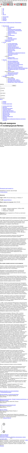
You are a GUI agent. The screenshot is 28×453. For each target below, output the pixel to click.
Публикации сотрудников (13, 63)
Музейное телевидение (13, 58)
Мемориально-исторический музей (8, 405)
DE (3, 9)
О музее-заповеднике (12, 43)
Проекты (5, 19)
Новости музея (11, 57)
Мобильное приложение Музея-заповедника (18, 68)
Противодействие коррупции (14, 48)
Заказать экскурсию (9, 39)
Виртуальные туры (9, 75)
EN (3, 8)
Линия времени (11, 78)
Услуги (9, 34)
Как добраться (11, 27)
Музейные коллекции (12, 73)
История (4, 20)
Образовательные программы (14, 29)
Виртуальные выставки (13, 72)
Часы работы (8, 41)
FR (3, 13)
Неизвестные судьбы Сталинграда (15, 82)
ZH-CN (4, 14)
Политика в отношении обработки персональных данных (13, 437)
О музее (4, 17)
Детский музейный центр (13, 62)
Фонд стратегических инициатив (15, 66)
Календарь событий (12, 38)
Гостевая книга (11, 35)
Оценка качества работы (13, 47)
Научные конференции (13, 61)
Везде (1, 99)
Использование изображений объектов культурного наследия (16, 53)
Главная (4, 101)
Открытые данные (12, 45)
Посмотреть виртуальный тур (6, 188)
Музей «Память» (3, 409)
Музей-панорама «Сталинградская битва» (9, 394)
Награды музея (11, 49)
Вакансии (10, 55)
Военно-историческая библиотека (15, 64)
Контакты (10, 51)
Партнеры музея (11, 50)
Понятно (2, 445)
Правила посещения (12, 32)
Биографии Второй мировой (14, 80)
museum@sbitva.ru (7, 199)
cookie (26, 440)
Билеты (9, 28)
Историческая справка (13, 44)
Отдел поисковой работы (13, 65)
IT (3, 11)
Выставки (10, 37)
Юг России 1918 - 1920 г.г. (13, 79)
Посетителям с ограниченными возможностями (15, 31)
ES (3, 12)
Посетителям (5, 16)
